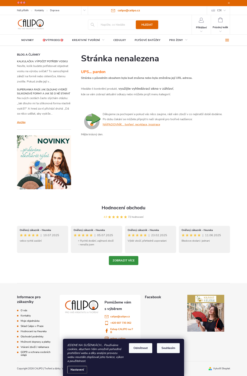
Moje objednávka (30, 321)
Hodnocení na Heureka (33, 331)
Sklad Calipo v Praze (32, 326)
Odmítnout (140, 348)
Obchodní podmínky (32, 336)
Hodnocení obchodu (123, 208)
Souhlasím (168, 348)
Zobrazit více (124, 261)
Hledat (147, 25)
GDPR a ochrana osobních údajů (35, 354)
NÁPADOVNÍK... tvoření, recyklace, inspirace (131, 124)
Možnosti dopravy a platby (35, 341)
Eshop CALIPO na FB (121, 330)
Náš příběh (23, 10)
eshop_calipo (117, 338)
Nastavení (77, 370)
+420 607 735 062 (120, 323)
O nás (24, 310)
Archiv (21, 122)
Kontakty (39, 10)
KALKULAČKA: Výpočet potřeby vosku (42, 61)
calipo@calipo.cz (120, 316)
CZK (219, 10)
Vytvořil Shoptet (221, 368)
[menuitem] (27, 40)
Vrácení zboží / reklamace (35, 347)
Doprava (54, 10)
